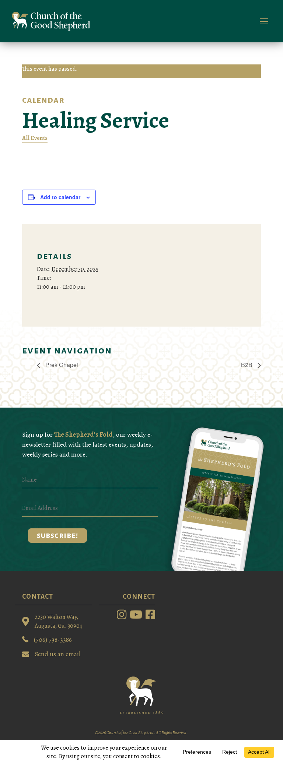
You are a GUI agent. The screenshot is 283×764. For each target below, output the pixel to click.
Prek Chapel (61, 364)
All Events (35, 138)
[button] (57, 535)
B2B (247, 364)
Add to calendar (60, 197)
